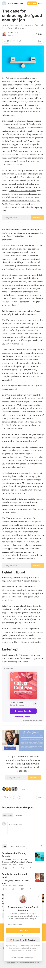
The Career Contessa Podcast (22, 190)
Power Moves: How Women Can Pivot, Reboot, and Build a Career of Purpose (21, 201)
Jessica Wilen (13, 33)
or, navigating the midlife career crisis (15, 881)
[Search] (41, 846)
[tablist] (12, 815)
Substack (11, 963)
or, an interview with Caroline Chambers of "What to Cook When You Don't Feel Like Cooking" (16, 860)
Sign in (41, 3)
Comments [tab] (7, 815)
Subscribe (32, 3)
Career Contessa (16, 127)
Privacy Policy (31, 950)
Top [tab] (4, 846)
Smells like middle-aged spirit (14, 875)
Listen (40, 34)
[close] (39, 896)
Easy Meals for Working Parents (14, 854)
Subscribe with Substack (24, 940)
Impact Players (8, 580)
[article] (23, 861)
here (33, 131)
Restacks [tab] (18, 815)
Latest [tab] (11, 846)
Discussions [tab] (20, 846)
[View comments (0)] (14, 41)
